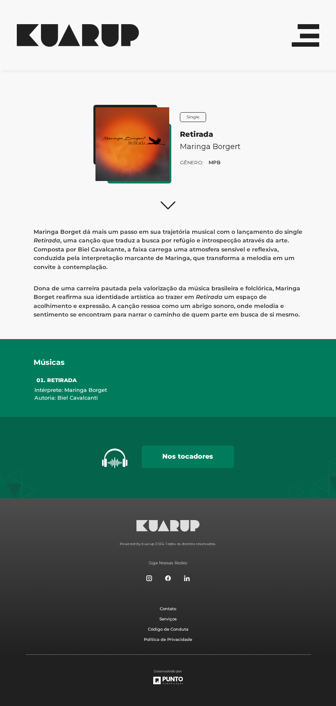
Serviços (168, 619)
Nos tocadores (187, 456)
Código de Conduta (168, 629)
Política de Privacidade (168, 639)
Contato (168, 608)
